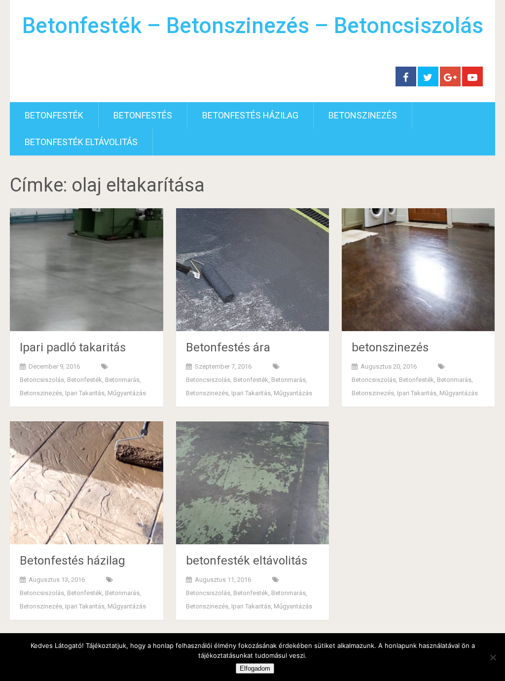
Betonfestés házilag (250, 115)
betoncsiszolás (42, 379)
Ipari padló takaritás (73, 347)
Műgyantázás (127, 393)
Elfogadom (255, 668)
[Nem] (493, 657)
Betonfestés (142, 115)
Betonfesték (54, 115)
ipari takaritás (85, 393)
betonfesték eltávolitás (81, 142)
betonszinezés (362, 115)
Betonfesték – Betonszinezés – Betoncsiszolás (252, 26)
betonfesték (84, 379)
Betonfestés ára (228, 347)
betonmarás (122, 379)
